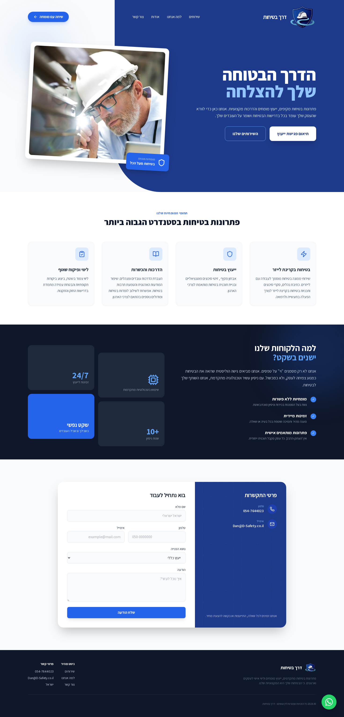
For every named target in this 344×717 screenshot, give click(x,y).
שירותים (194, 16)
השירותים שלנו (245, 133)
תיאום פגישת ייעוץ (293, 133)
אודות (155, 16)
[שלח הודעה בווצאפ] (329, 702)
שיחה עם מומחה (51, 16)
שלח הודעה (126, 612)
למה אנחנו (174, 16)
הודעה (181, 570)
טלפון (182, 528)
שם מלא (180, 507)
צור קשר (138, 16)
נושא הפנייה (178, 549)
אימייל (120, 528)
